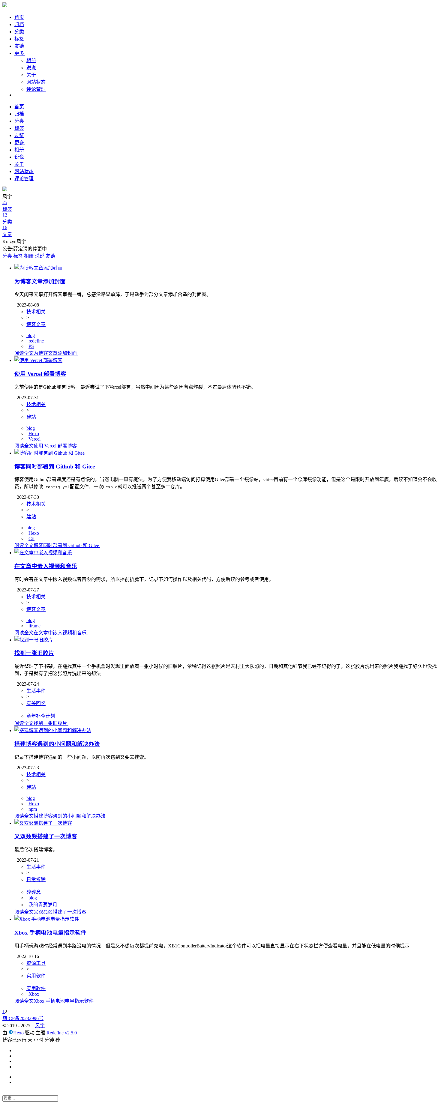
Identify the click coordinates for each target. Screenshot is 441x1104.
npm (32, 809)
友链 (19, 46)
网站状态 (36, 82)
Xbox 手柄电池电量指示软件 (50, 932)
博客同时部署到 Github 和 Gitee (54, 466)
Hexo (33, 433)
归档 (19, 24)
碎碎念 (33, 892)
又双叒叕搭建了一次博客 (45, 836)
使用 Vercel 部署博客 (40, 374)
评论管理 (36, 89)
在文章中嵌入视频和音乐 (45, 566)
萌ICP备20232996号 (23, 1018)
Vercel (34, 438)
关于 (31, 74)
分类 (19, 31)
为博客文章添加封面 (40, 281)
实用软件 (36, 975)
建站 (31, 417)
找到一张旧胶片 (34, 653)
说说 (31, 67)
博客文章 (36, 324)
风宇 (40, 1025)
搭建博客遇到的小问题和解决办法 (57, 744)
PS (31, 346)
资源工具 (36, 963)
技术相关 (36, 311)
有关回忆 (36, 703)
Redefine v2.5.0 (61, 1032)
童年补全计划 (40, 716)
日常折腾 (36, 879)
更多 (19, 53)
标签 (19, 38)
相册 (31, 60)
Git (31, 538)
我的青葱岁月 (42, 904)
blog (30, 335)
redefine (36, 340)
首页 (19, 17)
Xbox (33, 994)
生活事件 (36, 690)
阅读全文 (45, 353)
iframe (34, 625)
